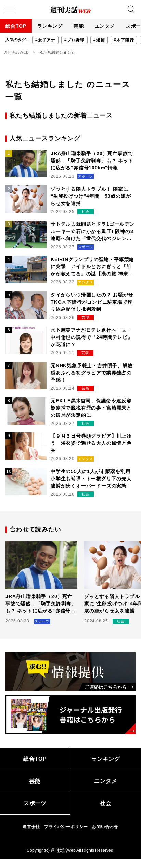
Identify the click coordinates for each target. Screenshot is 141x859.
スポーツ (35, 803)
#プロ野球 (74, 40)
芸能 (79, 26)
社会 (106, 803)
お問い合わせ (105, 826)
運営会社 (31, 826)
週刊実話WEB (16, 52)
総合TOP (15, 26)
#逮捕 (99, 40)
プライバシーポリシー (66, 826)
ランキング (50, 26)
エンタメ (105, 26)
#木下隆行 (124, 40)
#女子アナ (45, 40)
